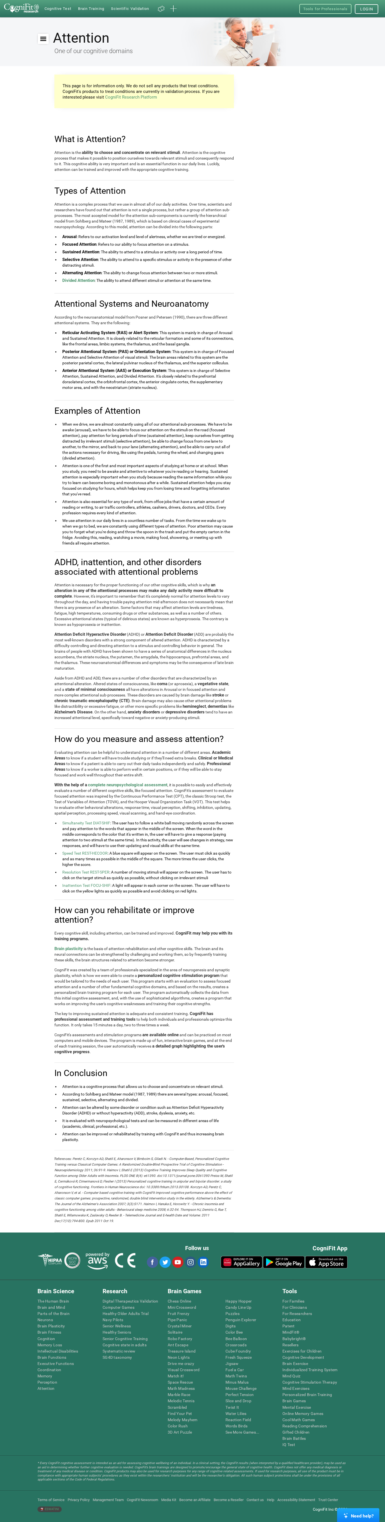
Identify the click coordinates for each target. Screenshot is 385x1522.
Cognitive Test (58, 8)
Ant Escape (178, 1345)
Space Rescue (180, 1382)
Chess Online (179, 1301)
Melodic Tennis (181, 1401)
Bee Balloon (236, 1338)
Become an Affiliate (195, 1500)
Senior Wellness (117, 1326)
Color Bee (234, 1332)
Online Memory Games (302, 1413)
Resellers (290, 1345)
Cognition (46, 1338)
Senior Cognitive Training (125, 1338)
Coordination (49, 1370)
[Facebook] (152, 1262)
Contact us (255, 1500)
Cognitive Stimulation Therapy (309, 1382)
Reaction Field (238, 1420)
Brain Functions (51, 1357)
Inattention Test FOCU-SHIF (86, 885)
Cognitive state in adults (125, 1345)
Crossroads (236, 1345)
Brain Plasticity (51, 1326)
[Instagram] (190, 1262)
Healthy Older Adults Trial (126, 1313)
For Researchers (297, 1313)
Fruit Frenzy (178, 1313)
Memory (44, 1376)
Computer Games (118, 1307)
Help (270, 1500)
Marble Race (179, 1394)
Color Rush (178, 1426)
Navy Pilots (113, 1320)
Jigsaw (232, 1363)
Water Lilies (235, 1413)
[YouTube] (177, 1262)
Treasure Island (182, 1351)
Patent (288, 1326)
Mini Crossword (182, 1307)
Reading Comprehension (304, 1426)
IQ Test (288, 1444)
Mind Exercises (295, 1388)
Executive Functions (55, 1363)
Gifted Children (295, 1432)
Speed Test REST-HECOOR (85, 853)
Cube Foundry (238, 1351)
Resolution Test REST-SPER (85, 872)
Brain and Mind (51, 1307)
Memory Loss (49, 1345)
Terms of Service (51, 1500)
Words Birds (236, 1426)
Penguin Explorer (240, 1320)
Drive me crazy (181, 1363)
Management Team (108, 1500)
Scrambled (177, 1407)
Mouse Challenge (240, 1388)
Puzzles (232, 1313)
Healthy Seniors (117, 1332)
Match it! (176, 1376)
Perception (47, 1382)
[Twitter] (165, 1262)
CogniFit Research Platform (131, 97)
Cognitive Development (303, 1357)
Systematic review (119, 1351)
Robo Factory (180, 1338)
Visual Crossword (184, 1370)
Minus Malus (237, 1382)
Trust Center (328, 1500)
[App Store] (326, 1262)
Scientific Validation (130, 8)
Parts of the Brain (53, 1313)
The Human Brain (53, 1301)
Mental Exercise (296, 1407)
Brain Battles (294, 1438)
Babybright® (294, 1338)
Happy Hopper (238, 1301)
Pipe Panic (177, 1320)
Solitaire (175, 1332)
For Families (293, 1301)
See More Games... (242, 1432)
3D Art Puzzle (180, 1432)
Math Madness (181, 1388)
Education (291, 1320)
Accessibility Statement (296, 1500)
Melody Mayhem (183, 1420)
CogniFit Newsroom (142, 1500)
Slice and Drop (238, 1401)
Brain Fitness (49, 1332)
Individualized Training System (309, 1370)
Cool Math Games (298, 1420)
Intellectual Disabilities (57, 1351)
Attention (46, 1388)
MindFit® (290, 1332)
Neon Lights (179, 1357)
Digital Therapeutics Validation (130, 1301)
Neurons (45, 1320)
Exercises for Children (302, 1351)
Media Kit (168, 1500)
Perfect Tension (239, 1394)
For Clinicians (294, 1307)
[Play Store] (284, 1262)
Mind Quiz (291, 1376)
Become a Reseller (229, 1500)
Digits (230, 1326)
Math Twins (236, 1376)
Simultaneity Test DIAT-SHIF (86, 823)
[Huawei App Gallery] (241, 1262)
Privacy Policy (79, 1500)
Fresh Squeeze (238, 1357)
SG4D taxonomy (117, 1357)
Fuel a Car (234, 1370)
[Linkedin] (203, 1262)
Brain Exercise (295, 1363)
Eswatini (51, 1509)
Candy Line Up (238, 1307)
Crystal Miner (180, 1326)
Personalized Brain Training (307, 1394)
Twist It (232, 1407)
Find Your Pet (180, 1413)
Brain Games (294, 1401)
